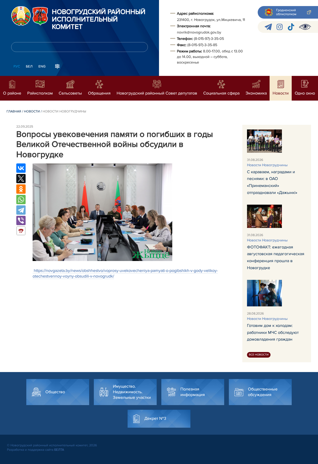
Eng (42, 66)
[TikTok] (290, 26)
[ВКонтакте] (21, 168)
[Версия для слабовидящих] (305, 27)
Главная (14, 111)
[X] (21, 178)
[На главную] (21, 16)
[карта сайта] (57, 65)
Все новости (259, 354)
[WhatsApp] (21, 199)
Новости (32, 111)
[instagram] (280, 27)
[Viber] (21, 220)
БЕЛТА (59, 450)
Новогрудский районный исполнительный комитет (98, 19)
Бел (29, 66)
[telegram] (268, 27)
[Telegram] (21, 210)
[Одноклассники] (21, 189)
